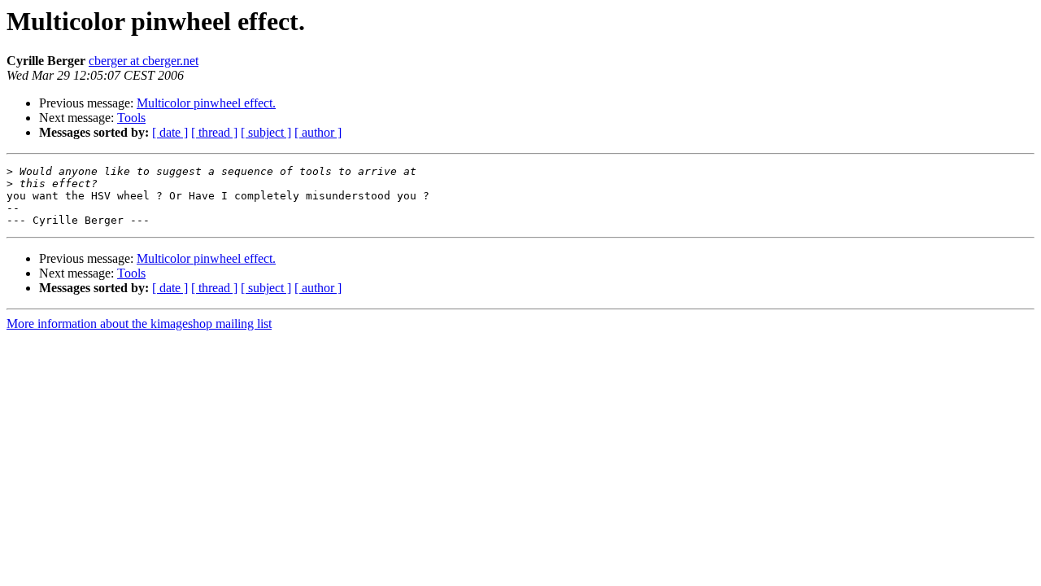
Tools (131, 118)
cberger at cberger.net (143, 61)
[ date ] (170, 132)
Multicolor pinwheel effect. (206, 103)
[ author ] (318, 132)
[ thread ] (214, 132)
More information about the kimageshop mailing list (139, 323)
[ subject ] (266, 132)
